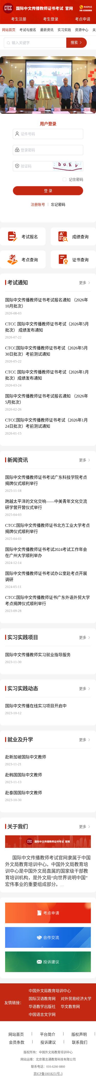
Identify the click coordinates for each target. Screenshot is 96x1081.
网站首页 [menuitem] (8, 30)
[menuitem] (27, 30)
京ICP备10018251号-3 (48, 1074)
